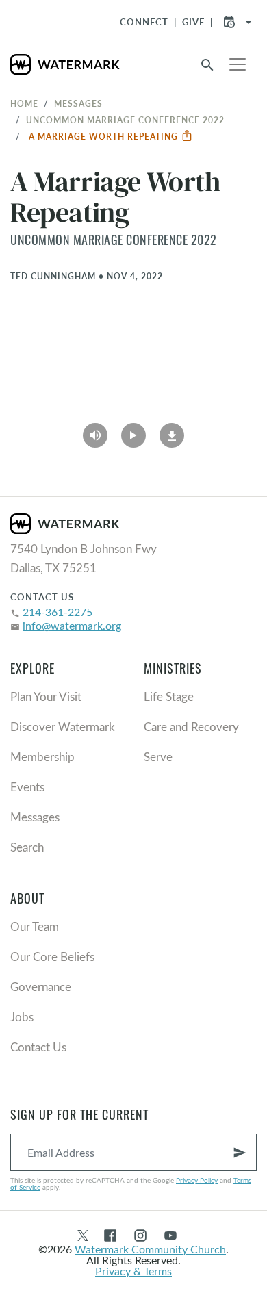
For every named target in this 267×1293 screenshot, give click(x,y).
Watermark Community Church (150, 1249)
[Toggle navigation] (237, 64)
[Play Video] (133, 431)
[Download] (172, 431)
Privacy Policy (197, 1180)
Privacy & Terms (133, 1271)
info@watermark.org (72, 625)
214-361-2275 (57, 611)
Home (24, 103)
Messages (78, 103)
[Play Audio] (95, 431)
